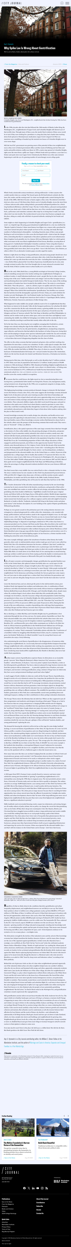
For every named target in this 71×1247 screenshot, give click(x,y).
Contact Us (40, 1213)
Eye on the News (10, 1158)
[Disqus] (35, 1087)
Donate (8, 1053)
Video (3, 1211)
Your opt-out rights (6, 1243)
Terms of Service (35, 185)
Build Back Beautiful (46, 1143)
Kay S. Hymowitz (8, 44)
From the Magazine (8, 1204)
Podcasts (5, 1206)
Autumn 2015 (57, 64)
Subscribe (39, 1206)
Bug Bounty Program (8, 1231)
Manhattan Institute (8, 1224)
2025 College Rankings (9, 1213)
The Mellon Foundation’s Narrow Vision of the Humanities (16, 1144)
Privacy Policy (46, 183)
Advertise (5, 1222)
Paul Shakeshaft (43, 1139)
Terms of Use (6, 1229)
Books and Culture (7, 1209)
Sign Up (36, 180)
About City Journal (42, 1199)
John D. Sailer (7, 1139)
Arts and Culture (23, 64)
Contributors (40, 1202)
